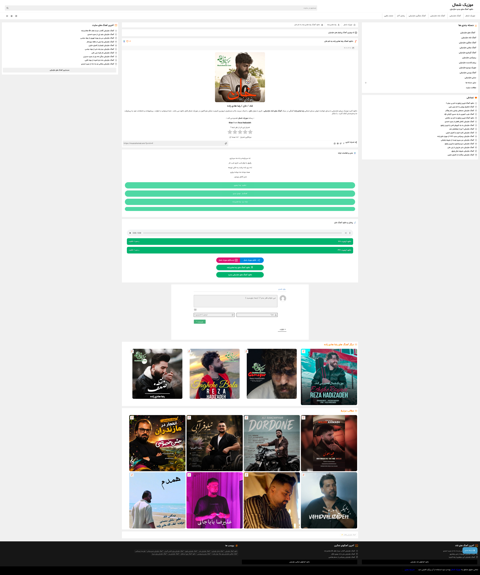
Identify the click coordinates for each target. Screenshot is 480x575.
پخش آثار (401, 16)
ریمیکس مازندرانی (469, 58)
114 (130, 41)
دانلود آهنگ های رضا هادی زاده (238, 267)
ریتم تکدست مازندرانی (467, 63)
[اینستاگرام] (16, 16)
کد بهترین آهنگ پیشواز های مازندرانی (341, 33)
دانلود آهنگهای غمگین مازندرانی (299, 562)
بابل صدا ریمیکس (140, 551)
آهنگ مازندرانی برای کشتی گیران (174, 551)
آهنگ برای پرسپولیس (203, 554)
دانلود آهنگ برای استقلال (188, 554)
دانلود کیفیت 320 (240, 250)
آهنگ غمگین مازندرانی (417, 16)
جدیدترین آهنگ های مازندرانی (59, 70)
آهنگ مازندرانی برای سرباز (159, 554)
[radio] (250, 132)
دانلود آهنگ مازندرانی (231, 551)
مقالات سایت (471, 88)
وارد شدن (282, 289)
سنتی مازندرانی (470, 78)
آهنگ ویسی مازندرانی (468, 73)
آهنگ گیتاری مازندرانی (467, 53)
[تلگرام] (11, 16)
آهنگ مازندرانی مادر (204, 551)
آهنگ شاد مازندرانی (437, 16)
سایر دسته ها (471, 83)
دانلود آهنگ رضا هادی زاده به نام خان (307, 25)
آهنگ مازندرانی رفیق (191, 551)
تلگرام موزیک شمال (250, 260)
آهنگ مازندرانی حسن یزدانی (155, 551)
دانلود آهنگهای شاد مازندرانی (419, 562)
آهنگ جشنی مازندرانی (468, 48)
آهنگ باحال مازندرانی (218, 551)
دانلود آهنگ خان (340, 222)
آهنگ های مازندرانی (467, 33)
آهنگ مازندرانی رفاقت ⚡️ (348, 535)
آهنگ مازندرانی (455, 16)
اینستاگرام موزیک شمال (226, 260)
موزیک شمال (470, 16)
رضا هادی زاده (331, 25)
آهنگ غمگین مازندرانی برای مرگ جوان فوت (224, 554)
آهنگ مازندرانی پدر (173, 554)
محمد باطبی (388, 16)
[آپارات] (7, 16)
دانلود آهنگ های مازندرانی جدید (240, 274)
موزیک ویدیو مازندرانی (467, 68)
